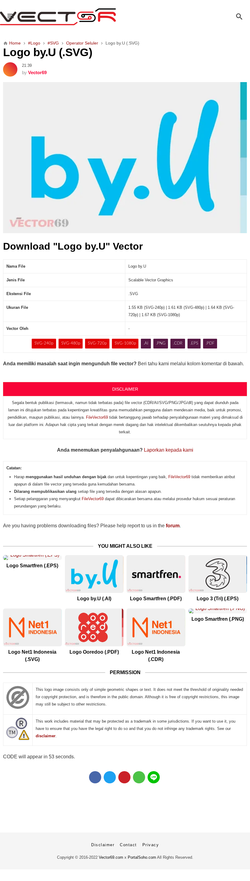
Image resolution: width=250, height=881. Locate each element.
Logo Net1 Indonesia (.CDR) (156, 655)
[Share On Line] (154, 777)
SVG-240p (43, 343)
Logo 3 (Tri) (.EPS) (217, 598)
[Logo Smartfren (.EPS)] (32, 557)
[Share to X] (110, 777)
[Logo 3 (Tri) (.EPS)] (217, 574)
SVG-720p (97, 343)
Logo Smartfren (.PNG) (217, 619)
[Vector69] (125, 17)
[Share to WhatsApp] (139, 777)
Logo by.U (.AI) (94, 598)
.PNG (161, 343)
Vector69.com (111, 857)
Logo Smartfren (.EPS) (32, 565)
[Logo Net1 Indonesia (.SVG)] (32, 627)
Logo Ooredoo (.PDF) (94, 652)
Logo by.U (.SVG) (47, 52)
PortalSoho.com (142, 857)
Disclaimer (102, 845)
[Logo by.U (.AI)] (94, 574)
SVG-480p (70, 343)
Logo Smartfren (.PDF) (156, 598)
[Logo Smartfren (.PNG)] (217, 610)
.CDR (177, 343)
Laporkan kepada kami (168, 450)
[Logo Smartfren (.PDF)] (156, 574)
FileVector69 (97, 417)
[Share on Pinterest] (124, 777)
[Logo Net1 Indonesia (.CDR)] (156, 627)
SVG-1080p (125, 343)
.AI (146, 343)
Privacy (150, 845)
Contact (128, 845)
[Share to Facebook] (95, 777)
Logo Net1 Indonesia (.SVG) (32, 655)
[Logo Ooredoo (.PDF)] (94, 627)
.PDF (210, 343)
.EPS (194, 343)
